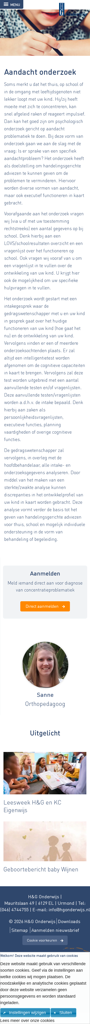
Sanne (45, 694)
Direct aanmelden (42, 606)
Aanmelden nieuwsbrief (55, 930)
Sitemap (19, 930)
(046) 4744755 (14, 909)
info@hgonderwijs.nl (69, 909)
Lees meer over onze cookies (27, 1020)
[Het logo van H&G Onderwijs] (45, 8)
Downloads (69, 921)
